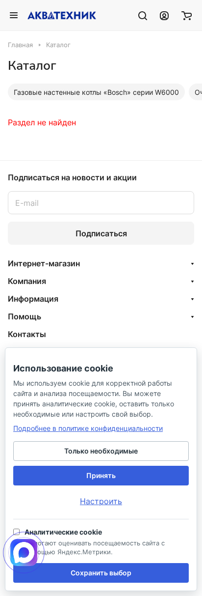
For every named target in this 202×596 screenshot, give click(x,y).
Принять (101, 475)
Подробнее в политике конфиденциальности (88, 428)
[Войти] (164, 15)
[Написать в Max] (23, 552)
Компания (27, 281)
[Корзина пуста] (186, 15)
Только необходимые (101, 451)
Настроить (101, 501)
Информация (33, 299)
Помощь (24, 316)
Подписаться (101, 233)
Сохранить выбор (101, 572)
